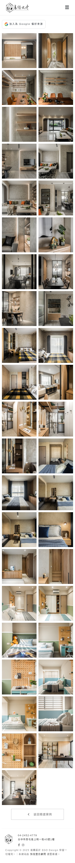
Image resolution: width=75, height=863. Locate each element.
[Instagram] (23, 845)
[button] (67, 7)
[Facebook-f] (19, 845)
